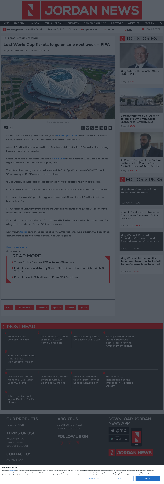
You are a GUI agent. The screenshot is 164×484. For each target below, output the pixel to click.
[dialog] (82, 474)
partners (12, 470)
